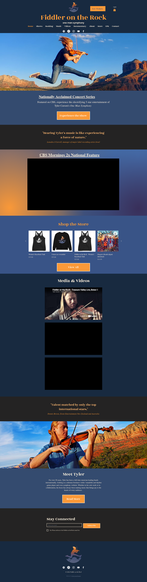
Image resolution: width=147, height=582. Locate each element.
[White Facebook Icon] (83, 31)
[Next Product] (121, 241)
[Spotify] (63, 31)
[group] (73, 246)
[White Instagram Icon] (73, 31)
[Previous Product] (25, 241)
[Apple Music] (68, 31)
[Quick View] (39, 241)
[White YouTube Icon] (78, 31)
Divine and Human (76, 576)
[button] (114, 9)
